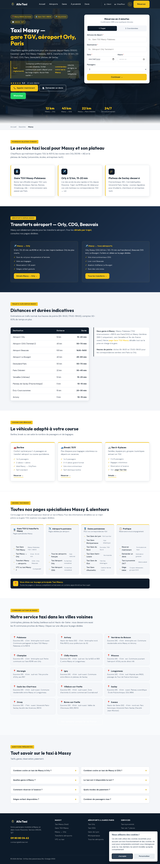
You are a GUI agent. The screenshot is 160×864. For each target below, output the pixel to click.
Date (89, 55)
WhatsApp (18, 96)
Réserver (141, 4)
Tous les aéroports (96, 839)
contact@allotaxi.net (19, 842)
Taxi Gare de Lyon (98, 536)
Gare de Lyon (93, 832)
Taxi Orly (91, 824)
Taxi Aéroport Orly (61, 562)
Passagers (91, 65)
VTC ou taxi (59, 839)
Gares (64, 4)
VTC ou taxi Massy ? (28, 568)
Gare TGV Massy (62, 828)
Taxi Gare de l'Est (96, 562)
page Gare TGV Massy (119, 340)
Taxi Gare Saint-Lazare (99, 555)
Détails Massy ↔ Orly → (26, 276)
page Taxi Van (121, 470)
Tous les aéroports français (63, 555)
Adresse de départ (95, 35)
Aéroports (53, 4)
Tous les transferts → (97, 276)
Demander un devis (54, 88)
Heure (121, 55)
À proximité (76, 4)
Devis (87, 4)
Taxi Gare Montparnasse (98, 541)
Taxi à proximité (127, 824)
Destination (92, 45)
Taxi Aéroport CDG (61, 568)
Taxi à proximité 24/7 (134, 562)
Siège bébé (132, 568)
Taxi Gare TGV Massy (28, 548)
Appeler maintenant (26, 88)
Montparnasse (94, 836)
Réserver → (18, 475)
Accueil (42, 4)
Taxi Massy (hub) (62, 824)
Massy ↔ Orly (60, 832)
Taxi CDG (92, 828)
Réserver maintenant (134, 548)
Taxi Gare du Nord (98, 548)
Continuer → (117, 77)
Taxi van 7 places (128, 828)
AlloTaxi (21, 4)
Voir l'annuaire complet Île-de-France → (80, 721)
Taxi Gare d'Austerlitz (98, 568)
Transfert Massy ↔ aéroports (28, 562)
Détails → (112, 475)
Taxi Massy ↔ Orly (27, 555)
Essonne (22, 127)
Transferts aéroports (63, 836)
